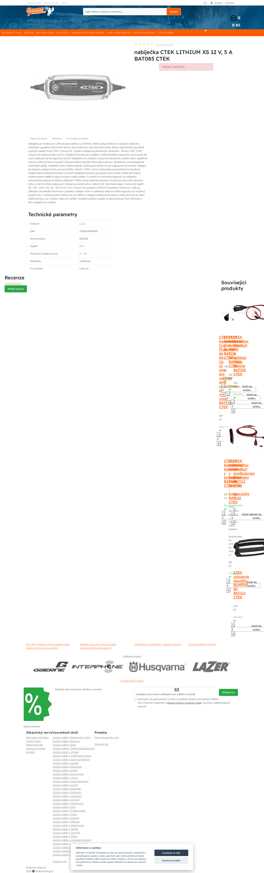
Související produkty (77, 138)
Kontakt (64, 2)
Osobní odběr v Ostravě (66, 799)
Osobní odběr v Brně (64, 744)
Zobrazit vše (59, 861)
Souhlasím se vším (171, 853)
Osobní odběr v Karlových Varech (71, 759)
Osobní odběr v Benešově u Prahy (72, 737)
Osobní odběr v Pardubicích (68, 803)
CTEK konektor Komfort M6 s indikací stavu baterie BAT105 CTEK (241, 355)
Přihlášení (218, 2)
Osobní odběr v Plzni (64, 807)
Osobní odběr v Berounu (66, 741)
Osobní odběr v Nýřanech (67, 792)
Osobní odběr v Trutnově (66, 832)
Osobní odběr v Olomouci (67, 796)
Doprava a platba (51, 2)
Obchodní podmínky (37, 737)
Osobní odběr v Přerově (66, 818)
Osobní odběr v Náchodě (67, 788)
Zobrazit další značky (132, 680)
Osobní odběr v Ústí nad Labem (70, 843)
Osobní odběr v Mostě (65, 785)
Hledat (174, 11)
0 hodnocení (164, 44)
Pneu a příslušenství (118, 32)
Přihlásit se (228, 692)
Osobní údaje (33, 741)
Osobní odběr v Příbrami (66, 821)
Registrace (230, 2)
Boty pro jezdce (45, 32)
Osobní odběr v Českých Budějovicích (74, 748)
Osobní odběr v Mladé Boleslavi (70, 781)
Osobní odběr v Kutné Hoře (68, 774)
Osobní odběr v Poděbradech (69, 810)
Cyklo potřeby (166, 32)
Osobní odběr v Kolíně (65, 770)
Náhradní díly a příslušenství (88, 32)
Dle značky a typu (11, 32)
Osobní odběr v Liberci (65, 777)
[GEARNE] (50, 667)
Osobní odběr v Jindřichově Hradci (72, 755)
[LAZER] (211, 667)
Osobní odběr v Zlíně (64, 851)
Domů (31, 37)
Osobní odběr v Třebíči (65, 836)
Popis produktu (38, 138)
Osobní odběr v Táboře (65, 829)
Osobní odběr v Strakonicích (68, 825)
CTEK (82, 223)
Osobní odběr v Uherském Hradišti (72, 840)
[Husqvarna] (157, 667)
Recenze (56, 138)
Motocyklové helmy (144, 32)
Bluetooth (63, 32)
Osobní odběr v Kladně (66, 763)
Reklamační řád (34, 2)
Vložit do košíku (247, 388)
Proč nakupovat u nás (107, 737)
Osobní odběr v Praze (65, 814)
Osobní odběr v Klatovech (67, 766)
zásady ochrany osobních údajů (184, 702)
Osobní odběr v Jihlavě (66, 752)
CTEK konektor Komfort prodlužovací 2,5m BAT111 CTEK (244, 473)
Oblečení (29, 32)
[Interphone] (97, 667)
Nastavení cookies (171, 860)
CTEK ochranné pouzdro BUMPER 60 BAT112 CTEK (241, 584)
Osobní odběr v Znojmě (66, 854)
